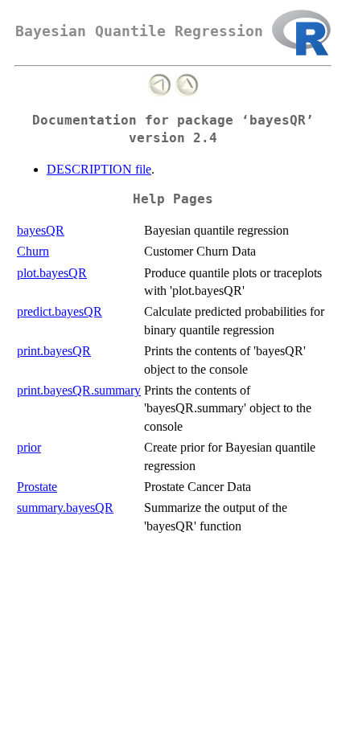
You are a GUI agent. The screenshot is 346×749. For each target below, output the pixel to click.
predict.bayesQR (59, 311)
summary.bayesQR (65, 507)
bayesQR (40, 230)
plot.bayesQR (52, 273)
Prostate (37, 486)
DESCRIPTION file (99, 169)
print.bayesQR (54, 351)
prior (29, 447)
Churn (33, 251)
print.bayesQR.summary (79, 390)
